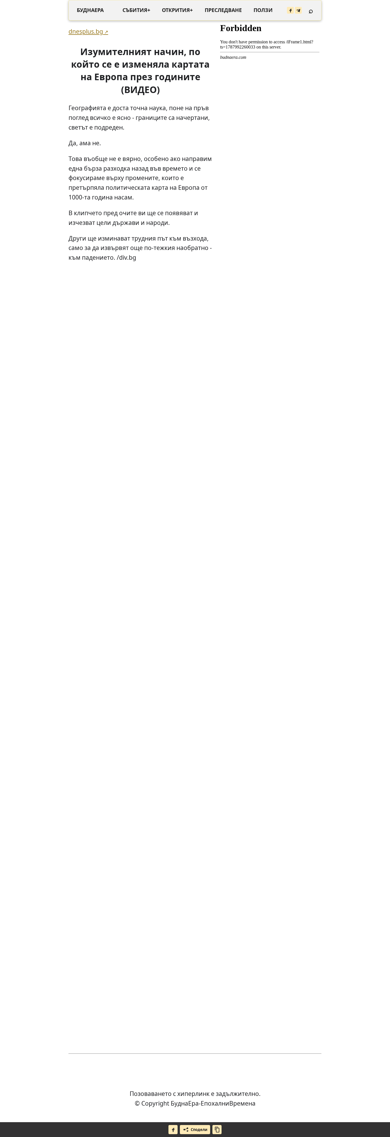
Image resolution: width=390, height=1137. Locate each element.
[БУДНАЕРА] (90, 10)
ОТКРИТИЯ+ (177, 10)
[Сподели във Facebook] (173, 1129)
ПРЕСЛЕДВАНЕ (223, 10)
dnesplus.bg (86, 31)
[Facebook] (290, 10)
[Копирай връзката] (217, 1129)
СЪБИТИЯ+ (136, 10)
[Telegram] (298, 10)
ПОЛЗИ (263, 10)
